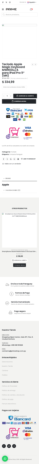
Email (18, 159)
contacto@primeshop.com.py (14, 351)
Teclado (13, 152)
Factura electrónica (9, 404)
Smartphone (21, 250)
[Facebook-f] (4, 446)
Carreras (5, 371)
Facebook (3, 159)
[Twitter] (9, 446)
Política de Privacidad (9, 386)
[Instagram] (10, 2)
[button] (5, 459)
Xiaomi (26, 250)
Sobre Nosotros (7, 362)
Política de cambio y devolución (13, 395)
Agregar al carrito (26, 96)
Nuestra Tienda (7, 366)
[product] (19, 230)
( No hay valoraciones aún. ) (19, 78)
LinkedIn (10, 159)
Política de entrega (8, 390)
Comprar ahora (20, 101)
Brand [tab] (8, 178)
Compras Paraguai (15, 154)
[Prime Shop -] (11, 9)
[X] (6, 2)
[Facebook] (3, 2)
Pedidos (5, 375)
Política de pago (7, 399)
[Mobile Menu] (3, 9)
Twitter (7, 159)
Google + (14, 159)
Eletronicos (14, 250)
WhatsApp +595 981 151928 (12, 345)
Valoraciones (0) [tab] (13, 190)
